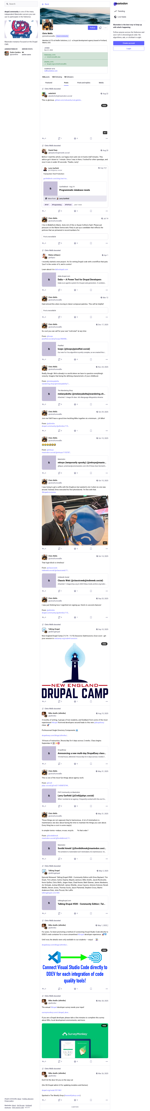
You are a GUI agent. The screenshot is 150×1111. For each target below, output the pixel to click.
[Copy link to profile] (100, 28)
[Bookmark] (91, 138)
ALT (105, 132)
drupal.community (62, 36)
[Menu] (105, 28)
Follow (92, 28)
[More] (106, 138)
